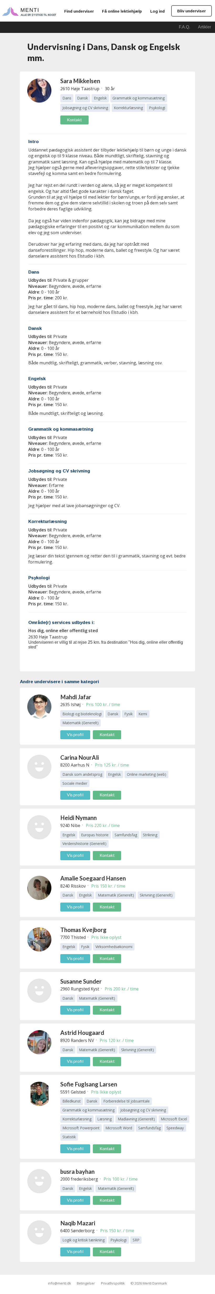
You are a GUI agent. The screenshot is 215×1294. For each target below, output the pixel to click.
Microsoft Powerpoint (81, 1127)
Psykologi (157, 107)
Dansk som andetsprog (82, 774)
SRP (136, 1239)
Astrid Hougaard (82, 1032)
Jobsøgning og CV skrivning (85, 107)
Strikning (150, 834)
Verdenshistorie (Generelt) (84, 843)
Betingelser (86, 1283)
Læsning (104, 1118)
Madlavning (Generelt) (136, 1118)
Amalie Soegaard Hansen (93, 878)
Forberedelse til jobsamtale (126, 1101)
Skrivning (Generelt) (156, 895)
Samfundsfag (126, 834)
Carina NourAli (79, 757)
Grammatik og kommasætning (138, 97)
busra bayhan (77, 1171)
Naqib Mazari (77, 1223)
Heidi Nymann (78, 817)
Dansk (82, 97)
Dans (66, 97)
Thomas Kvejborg (83, 929)
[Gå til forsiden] (29, 11)
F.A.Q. (184, 27)
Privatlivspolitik (113, 1283)
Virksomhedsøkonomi (113, 946)
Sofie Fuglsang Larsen (88, 1084)
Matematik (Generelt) (80, 722)
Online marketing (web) (146, 774)
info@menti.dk (59, 1283)
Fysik (128, 713)
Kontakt (74, 119)
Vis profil (75, 734)
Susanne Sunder (81, 981)
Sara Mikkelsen (80, 80)
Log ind (157, 11)
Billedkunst (71, 1101)
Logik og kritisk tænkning (83, 1239)
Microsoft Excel (174, 1118)
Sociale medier (74, 783)
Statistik (69, 1136)
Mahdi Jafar (75, 697)
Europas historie (95, 834)
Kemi (142, 713)
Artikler (204, 27)
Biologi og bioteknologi (82, 713)
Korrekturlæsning (128, 107)
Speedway (175, 1127)
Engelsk (100, 97)
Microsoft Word (118, 1127)
